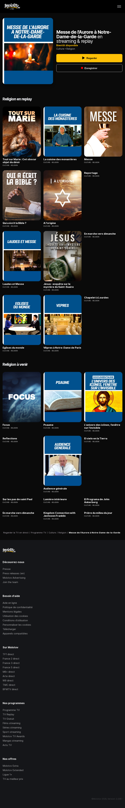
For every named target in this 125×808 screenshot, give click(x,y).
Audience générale (55, 488)
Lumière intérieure (55, 499)
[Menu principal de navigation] (119, 6)
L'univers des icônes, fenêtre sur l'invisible (102, 426)
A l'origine (49, 223)
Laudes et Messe (13, 284)
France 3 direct (11, 663)
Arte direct (9, 676)
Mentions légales (12, 611)
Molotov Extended (13, 770)
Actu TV (7, 745)
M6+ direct (9, 671)
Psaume (48, 424)
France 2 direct (11, 658)
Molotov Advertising (14, 577)
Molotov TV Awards (14, 736)
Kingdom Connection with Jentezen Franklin (59, 514)
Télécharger (9, 629)
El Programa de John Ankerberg (96, 501)
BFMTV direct (10, 689)
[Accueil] (12, 6)
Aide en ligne (10, 602)
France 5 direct (11, 667)
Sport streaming (12, 731)
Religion (70, 48)
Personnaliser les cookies (17, 624)
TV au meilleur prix (13, 778)
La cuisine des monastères (60, 159)
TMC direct (9, 684)
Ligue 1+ (7, 774)
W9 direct (8, 680)
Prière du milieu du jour (98, 512)
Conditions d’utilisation (15, 620)
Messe (88, 159)
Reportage (91, 173)
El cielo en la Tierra (95, 438)
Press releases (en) (14, 573)
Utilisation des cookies (15, 616)
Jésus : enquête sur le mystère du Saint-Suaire (58, 285)
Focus (6, 424)
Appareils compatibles (15, 633)
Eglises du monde (13, 347)
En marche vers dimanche (100, 233)
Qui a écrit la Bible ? (14, 223)
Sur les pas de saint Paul (17, 499)
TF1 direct (8, 654)
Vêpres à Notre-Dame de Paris (62, 347)
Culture (60, 48)
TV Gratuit (8, 718)
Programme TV (11, 710)
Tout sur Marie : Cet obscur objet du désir (19, 161)
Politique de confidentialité (18, 607)
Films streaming (11, 723)
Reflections (10, 438)
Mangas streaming (13, 740)
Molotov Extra (10, 765)
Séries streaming (12, 727)
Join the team (10, 582)
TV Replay (8, 714)
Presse (7, 568)
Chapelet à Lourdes (96, 297)
